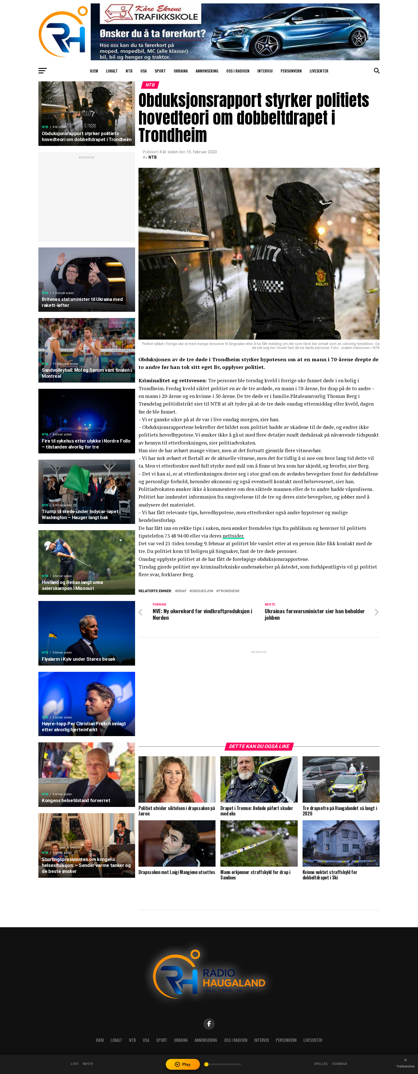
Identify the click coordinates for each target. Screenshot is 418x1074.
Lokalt (112, 71)
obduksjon (202, 591)
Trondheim (228, 591)
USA (143, 71)
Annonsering (207, 71)
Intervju (265, 71)
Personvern (291, 71)
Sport (160, 71)
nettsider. (233, 535)
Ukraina (181, 71)
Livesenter (319, 71)
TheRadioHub (405, 1066)
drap (182, 591)
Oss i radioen (237, 71)
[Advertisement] (86, 200)
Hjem (94, 71)
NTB (129, 71)
